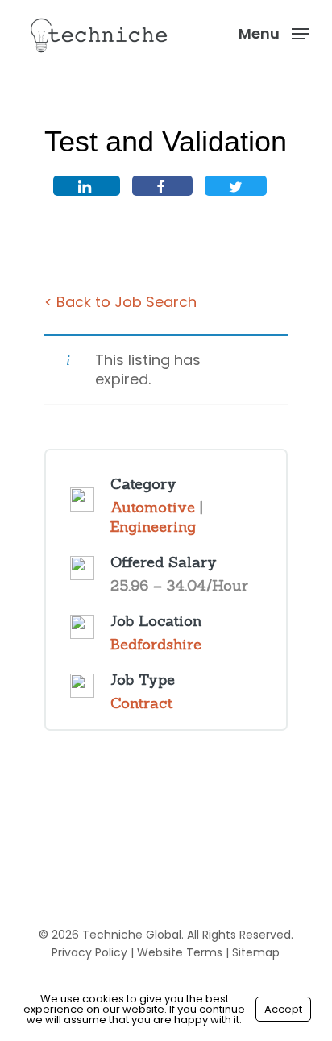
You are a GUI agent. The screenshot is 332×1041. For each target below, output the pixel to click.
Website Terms (179, 952)
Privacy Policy (89, 952)
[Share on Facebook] (162, 186)
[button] (274, 33)
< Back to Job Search (120, 302)
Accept (283, 1009)
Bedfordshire (155, 644)
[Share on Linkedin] (86, 186)
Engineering (153, 526)
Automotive (152, 507)
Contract (141, 703)
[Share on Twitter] (236, 186)
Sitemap (256, 952)
